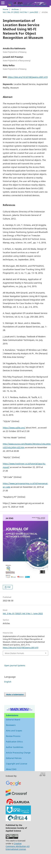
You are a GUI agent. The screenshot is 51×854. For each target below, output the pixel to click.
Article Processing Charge (18, 752)
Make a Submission (15, 694)
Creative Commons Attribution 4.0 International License (17, 846)
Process (16, 736)
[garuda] (18, 804)
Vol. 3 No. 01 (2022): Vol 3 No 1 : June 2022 (20, 12)
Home (5, 9)
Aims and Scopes (14, 730)
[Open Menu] (3, 3)
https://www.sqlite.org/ (14, 427)
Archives (15, 9)
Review (9, 736)
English (7, 681)
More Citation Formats (14, 653)
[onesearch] (18, 813)
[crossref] (17, 796)
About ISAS (11, 769)
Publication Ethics (14, 741)
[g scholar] (14, 787)
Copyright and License (16, 763)
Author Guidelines (14, 747)
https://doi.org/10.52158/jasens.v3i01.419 (28, 77)
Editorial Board (13, 719)
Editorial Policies (14, 758)
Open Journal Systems (14, 665)
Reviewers (11, 725)
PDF (9, 587)
